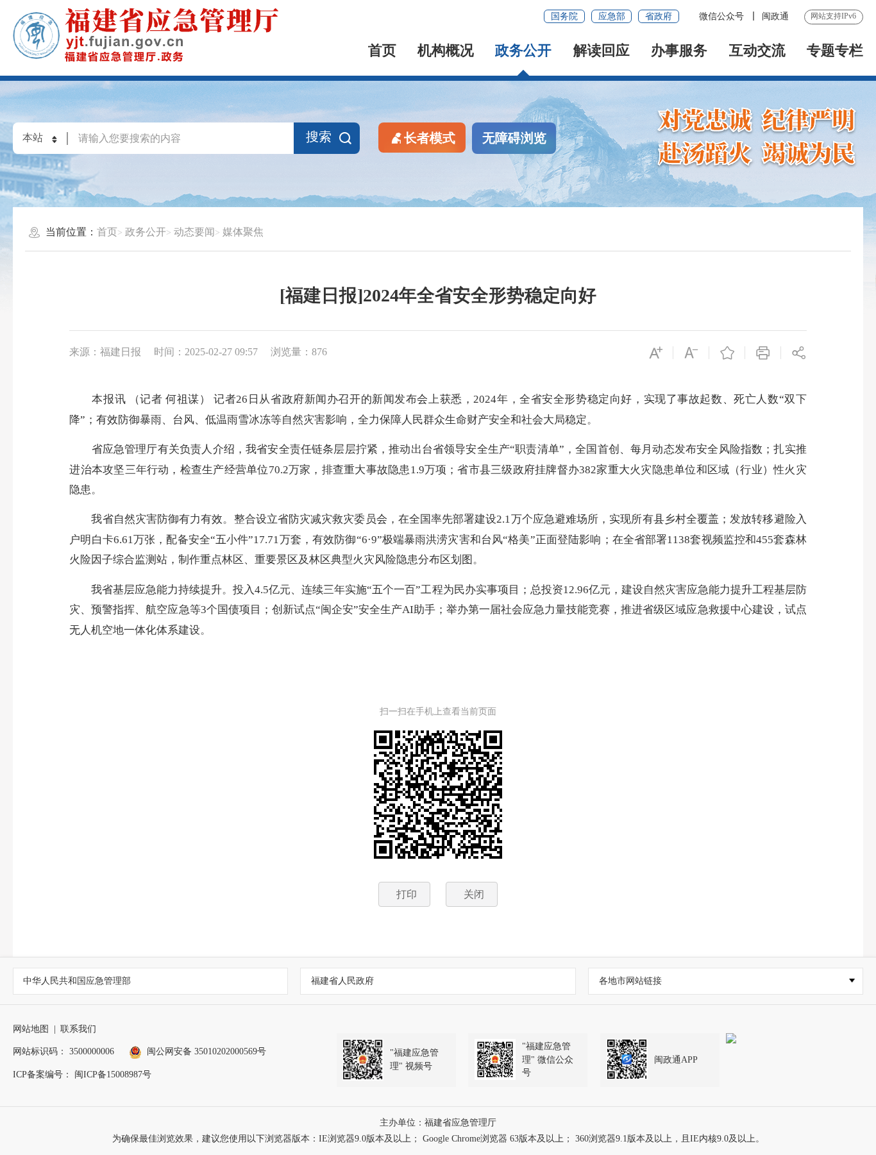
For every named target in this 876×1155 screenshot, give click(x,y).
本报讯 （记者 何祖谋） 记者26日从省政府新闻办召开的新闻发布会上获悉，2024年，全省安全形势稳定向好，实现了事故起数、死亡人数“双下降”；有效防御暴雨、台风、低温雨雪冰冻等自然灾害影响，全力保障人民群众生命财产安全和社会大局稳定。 (437, 409)
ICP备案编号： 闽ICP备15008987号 (82, 1074)
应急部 (611, 16)
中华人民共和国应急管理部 (77, 981)
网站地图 (31, 1029)
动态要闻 (194, 231)
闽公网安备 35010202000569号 (206, 1051)
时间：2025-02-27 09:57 (206, 351)
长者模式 (429, 138)
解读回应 (601, 50)
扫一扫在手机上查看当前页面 (438, 711)
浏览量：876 (299, 351)
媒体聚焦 (243, 231)
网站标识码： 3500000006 (63, 1051)
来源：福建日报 (105, 351)
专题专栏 (835, 50)
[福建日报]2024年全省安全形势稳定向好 (438, 295)
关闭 (474, 894)
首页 (382, 50)
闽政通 (775, 16)
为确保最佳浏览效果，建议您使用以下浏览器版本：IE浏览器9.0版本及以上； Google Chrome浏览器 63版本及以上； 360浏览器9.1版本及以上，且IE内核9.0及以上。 (438, 1138)
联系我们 (78, 1029)
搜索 (319, 137)
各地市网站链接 (630, 981)
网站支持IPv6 (833, 16)
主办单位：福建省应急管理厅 (438, 1122)
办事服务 (679, 50)
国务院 (564, 16)
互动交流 (757, 50)
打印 (406, 894)
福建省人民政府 (342, 981)
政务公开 (523, 50)
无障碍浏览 (514, 138)
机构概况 (445, 50)
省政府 (658, 16)
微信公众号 (722, 16)
